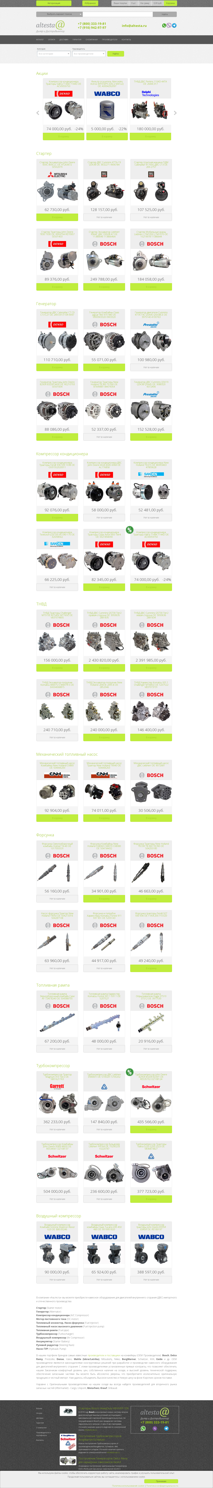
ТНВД (41, 604)
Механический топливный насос (67, 754)
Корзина (170, 3)
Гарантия (77, 39)
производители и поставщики (104, 1355)
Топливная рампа (53, 985)
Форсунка (45, 834)
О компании (92, 39)
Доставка (63, 39)
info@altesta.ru (134, 25)
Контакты (126, 39)
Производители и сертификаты (43, 1434)
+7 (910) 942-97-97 (92, 27)
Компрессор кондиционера (62, 453)
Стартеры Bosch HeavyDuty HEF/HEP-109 (104, 1408)
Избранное (90, 3)
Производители (109, 39)
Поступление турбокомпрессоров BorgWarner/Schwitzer (100, 1437)
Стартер (44, 153)
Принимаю (161, 1481)
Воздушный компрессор (58, 1215)
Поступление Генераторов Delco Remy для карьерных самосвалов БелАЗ (103, 1460)
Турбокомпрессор (53, 1065)
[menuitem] (47, 1408)
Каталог (40, 39)
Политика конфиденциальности (162, 1485)
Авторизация (54, 3)
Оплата (51, 39)
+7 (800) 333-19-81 (92, 23)
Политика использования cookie (128, 1485)
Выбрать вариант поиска (59, 14)
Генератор (46, 303)
